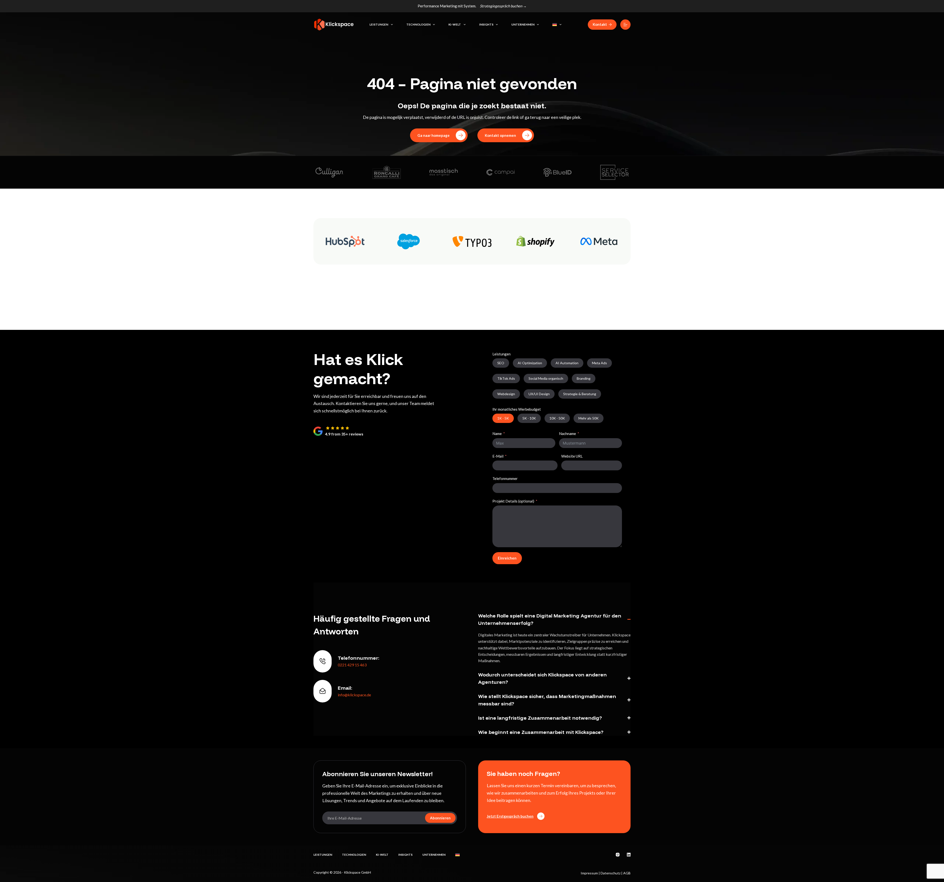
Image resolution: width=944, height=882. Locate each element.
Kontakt (600, 24)
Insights (486, 24)
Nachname (567, 433)
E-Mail (497, 456)
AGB (627, 873)
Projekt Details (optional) (513, 501)
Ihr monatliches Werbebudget (516, 409)
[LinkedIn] (629, 854)
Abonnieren (440, 818)
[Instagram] (618, 854)
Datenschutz (610, 873)
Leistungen (378, 24)
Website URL (572, 456)
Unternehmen (522, 24)
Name (497, 433)
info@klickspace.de (354, 694)
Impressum (589, 873)
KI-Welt (454, 24)
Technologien (418, 24)
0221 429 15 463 (352, 664)
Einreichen (507, 558)
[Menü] (625, 24)
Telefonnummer (505, 478)
